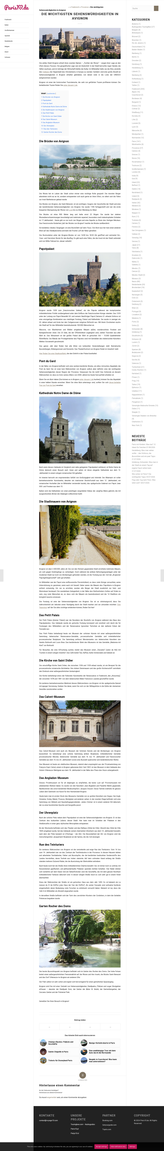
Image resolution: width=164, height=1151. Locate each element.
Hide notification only (118, 1146)
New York (135, 425)
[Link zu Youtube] (16, 65)
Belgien (135, 30)
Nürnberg (135, 75)
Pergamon (136, 402)
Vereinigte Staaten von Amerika (144, 416)
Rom (133, 217)
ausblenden (51, 93)
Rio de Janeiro (137, 43)
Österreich (136, 301)
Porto (134, 322)
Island (134, 196)
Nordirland (136, 192)
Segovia (135, 356)
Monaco (135, 278)
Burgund (135, 102)
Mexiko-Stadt (137, 275)
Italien (134, 203)
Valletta (135, 265)
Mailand (135, 206)
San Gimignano (137, 230)
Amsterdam (136, 287)
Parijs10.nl (75, 1133)
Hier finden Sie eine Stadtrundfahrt (52, 353)
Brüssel (135, 36)
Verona (134, 241)
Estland (135, 82)
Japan (134, 245)
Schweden (136, 329)
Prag (134, 381)
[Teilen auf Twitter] (70, 1026)
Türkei (134, 384)
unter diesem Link (70, 85)
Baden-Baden (137, 50)
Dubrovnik (136, 258)
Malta (134, 262)
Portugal (135, 311)
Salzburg (135, 304)
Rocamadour (137, 162)
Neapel (134, 213)
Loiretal (135, 123)
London (135, 172)
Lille (133, 119)
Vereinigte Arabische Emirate (143, 405)
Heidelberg (136, 68)
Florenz (135, 227)
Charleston (136, 422)
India (134, 176)
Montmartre (136, 144)
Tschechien (136, 367)
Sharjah (134, 412)
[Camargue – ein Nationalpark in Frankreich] (1, 575)
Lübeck (135, 71)
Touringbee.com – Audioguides (83, 1124)
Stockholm (136, 336)
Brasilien (135, 40)
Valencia (135, 363)
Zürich (134, 346)
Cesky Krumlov (138, 370)
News (134, 281)
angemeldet (51, 1097)
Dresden (135, 60)
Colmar (134, 109)
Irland (134, 182)
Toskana (135, 220)
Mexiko (135, 268)
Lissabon (135, 314)
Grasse (134, 154)
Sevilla (134, 360)
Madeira (135, 318)
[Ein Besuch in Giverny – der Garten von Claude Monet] (162, 575)
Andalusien (136, 352)
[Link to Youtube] (110, 1026)
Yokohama (136, 251)
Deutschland (137, 47)
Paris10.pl (75, 1129)
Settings (132, 1146)
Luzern (134, 342)
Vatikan (135, 234)
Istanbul (135, 391)
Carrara (134, 223)
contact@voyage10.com (48, 1120)
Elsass (134, 106)
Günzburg (135, 64)
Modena (135, 209)
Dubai (134, 409)
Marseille (135, 130)
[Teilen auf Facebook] (49, 1026)
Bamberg (135, 53)
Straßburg (135, 112)
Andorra (135, 24)
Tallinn (134, 85)
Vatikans (46, 72)
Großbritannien (137, 169)
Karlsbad (135, 373)
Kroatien (135, 255)
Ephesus (135, 387)
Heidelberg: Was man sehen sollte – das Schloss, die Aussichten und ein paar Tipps (143, 453)
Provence (84, 7)
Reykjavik (135, 199)
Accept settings (101, 1146)
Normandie (136, 138)
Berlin (134, 57)
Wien (134, 308)
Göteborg (135, 332)
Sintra (134, 325)
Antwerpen (136, 33)
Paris (134, 141)
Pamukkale (136, 398)
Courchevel (136, 95)
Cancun (134, 271)
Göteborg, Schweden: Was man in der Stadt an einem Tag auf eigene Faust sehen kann (145, 465)
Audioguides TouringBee (141, 27)
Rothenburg (136, 79)
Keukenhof (136, 291)
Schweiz (135, 339)
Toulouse (135, 165)
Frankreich (75, 7)
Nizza (134, 158)
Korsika (135, 116)
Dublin (134, 189)
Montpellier (136, 134)
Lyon (71, 210)
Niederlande (136, 284)
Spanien (135, 349)
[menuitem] (16, 19)
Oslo (134, 298)
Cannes (135, 151)
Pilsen (134, 377)
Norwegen (136, 295)
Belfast (135, 185)
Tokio (134, 248)
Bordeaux (135, 98)
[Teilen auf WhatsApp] (90, 1026)
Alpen (134, 92)
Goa (133, 179)
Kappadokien (137, 395)
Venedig (135, 238)
